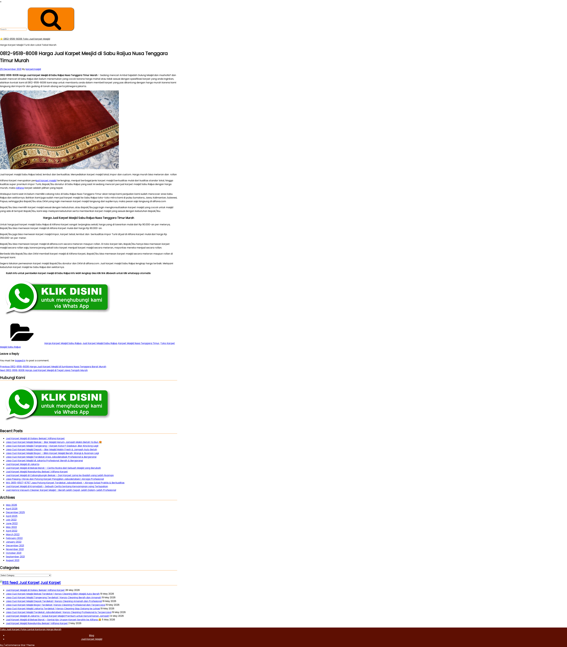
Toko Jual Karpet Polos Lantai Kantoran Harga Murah (30, 629)
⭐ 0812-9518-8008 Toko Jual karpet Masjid (25, 39)
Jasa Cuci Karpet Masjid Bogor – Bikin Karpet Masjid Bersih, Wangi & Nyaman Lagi (52, 453)
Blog (91, 635)
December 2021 (15, 545)
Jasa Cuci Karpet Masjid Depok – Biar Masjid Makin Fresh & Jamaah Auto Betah (51, 449)
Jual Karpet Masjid (91, 639)
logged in (20, 360)
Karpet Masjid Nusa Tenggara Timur (138, 343)
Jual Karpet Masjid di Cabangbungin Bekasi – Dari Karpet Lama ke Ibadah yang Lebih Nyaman (60, 475)
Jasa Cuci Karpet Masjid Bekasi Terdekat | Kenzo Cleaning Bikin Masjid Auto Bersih (53, 594)
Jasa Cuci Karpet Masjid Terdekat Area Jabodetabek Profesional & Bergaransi (51, 457)
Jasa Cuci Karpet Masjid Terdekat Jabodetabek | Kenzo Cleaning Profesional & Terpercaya (58, 612)
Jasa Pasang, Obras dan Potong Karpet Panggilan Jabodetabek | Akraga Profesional (55, 479)
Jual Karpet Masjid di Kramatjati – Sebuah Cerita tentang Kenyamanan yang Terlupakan (57, 486)
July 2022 (11, 519)
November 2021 (15, 549)
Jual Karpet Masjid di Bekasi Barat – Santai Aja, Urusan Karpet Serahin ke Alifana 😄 (53, 619)
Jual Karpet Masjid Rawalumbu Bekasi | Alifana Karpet (37, 471)
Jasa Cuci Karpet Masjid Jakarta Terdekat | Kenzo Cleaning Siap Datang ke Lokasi (53, 608)
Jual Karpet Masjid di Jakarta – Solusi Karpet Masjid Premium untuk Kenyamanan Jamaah (57, 616)
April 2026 (11, 508)
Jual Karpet (50, 582)
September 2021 (15, 556)
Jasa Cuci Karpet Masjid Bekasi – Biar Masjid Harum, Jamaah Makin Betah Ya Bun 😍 (54, 442)
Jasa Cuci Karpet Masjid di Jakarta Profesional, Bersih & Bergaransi (44, 460)
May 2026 (11, 505)
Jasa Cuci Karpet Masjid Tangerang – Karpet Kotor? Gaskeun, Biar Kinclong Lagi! (52, 446)
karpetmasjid (33, 69)
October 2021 (13, 553)
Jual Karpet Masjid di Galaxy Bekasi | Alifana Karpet (35, 438)
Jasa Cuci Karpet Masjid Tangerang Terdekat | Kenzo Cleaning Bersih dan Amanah (53, 597)
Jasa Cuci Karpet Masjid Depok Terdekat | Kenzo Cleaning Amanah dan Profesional (54, 601)
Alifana (20, 188)
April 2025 (11, 516)
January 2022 (13, 542)
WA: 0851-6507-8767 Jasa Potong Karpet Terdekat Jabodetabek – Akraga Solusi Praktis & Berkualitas (65, 482)
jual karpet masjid (46, 180)
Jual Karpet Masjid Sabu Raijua (99, 343)
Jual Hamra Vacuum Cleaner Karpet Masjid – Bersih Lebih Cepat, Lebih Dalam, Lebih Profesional (61, 490)
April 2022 (11, 531)
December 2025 (15, 512)
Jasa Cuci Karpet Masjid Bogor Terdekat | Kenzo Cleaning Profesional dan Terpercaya (55, 605)
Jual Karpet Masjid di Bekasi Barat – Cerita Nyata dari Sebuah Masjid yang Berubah (53, 468)
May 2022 (11, 527)
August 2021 (12, 560)
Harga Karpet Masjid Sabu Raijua (62, 343)
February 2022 (14, 538)
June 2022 (12, 523)
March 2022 (12, 534)
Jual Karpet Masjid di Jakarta (22, 464)
